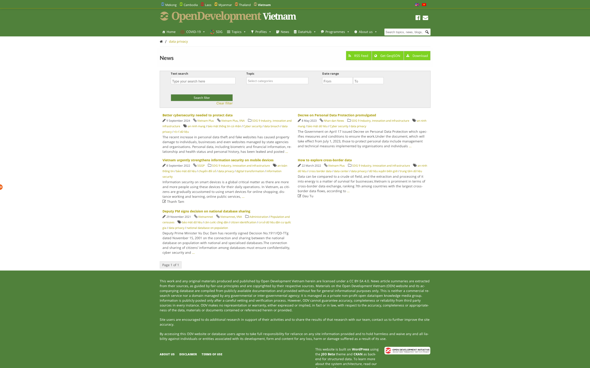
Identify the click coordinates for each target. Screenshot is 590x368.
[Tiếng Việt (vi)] (424, 5)
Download (420, 55)
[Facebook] (418, 18)
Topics (237, 31)
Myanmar (225, 5)
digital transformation (250, 171)
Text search (179, 73)
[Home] (161, 41)
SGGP (201, 166)
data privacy (178, 41)
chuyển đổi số (207, 171)
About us (366, 31)
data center (341, 171)
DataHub (305, 31)
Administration (258, 217)
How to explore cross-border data (325, 160)
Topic (250, 73)
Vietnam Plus (205, 121)
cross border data (320, 171)
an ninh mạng (196, 126)
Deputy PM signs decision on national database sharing (206, 211)
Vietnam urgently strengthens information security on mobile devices (218, 160)
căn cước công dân (216, 222)
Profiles (261, 31)
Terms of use (211, 354)
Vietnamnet (205, 217)
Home (171, 31)
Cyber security (252, 126)
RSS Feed (361, 55)
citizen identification (243, 222)
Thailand (245, 5)
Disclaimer (188, 354)
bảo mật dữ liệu (317, 126)
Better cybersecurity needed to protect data (197, 115)
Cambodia (191, 5)
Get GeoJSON (390, 55)
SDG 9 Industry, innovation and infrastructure (380, 121)
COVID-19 (193, 31)
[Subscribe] (425, 18)
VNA (242, 121)
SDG (219, 31)
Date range (330, 73)
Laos (208, 5)
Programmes (335, 31)
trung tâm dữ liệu (411, 171)
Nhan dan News (334, 121)
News (285, 31)
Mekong (171, 5)
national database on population (207, 228)
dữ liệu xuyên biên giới (383, 171)
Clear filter (224, 103)
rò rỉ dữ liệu (181, 132)
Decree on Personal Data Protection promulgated (337, 115)
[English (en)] (417, 5)
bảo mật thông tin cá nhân (224, 126)
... (286, 151)
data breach (272, 126)
